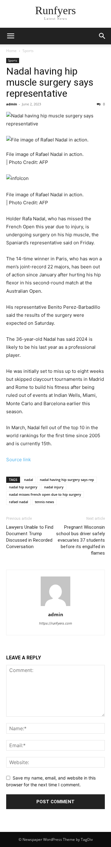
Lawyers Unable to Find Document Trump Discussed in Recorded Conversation (29, 536)
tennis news (44, 501)
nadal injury (54, 487)
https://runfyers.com (55, 623)
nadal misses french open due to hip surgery (45, 494)
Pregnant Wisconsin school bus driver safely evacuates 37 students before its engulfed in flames (80, 540)
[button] (10, 36)
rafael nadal (18, 501)
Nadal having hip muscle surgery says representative (49, 82)
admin (11, 104)
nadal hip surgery (23, 487)
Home (11, 50)
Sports (28, 50)
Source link (18, 459)
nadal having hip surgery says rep (67, 479)
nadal (28, 479)
